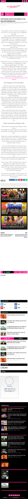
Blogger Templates (21, 497)
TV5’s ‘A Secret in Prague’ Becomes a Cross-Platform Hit (16, 409)
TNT (6, 25)
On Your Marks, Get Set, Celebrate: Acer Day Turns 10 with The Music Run (16, 353)
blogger (16, 272)
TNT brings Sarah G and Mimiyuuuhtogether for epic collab (13, 226)
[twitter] (24, 1)
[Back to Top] (19, 495)
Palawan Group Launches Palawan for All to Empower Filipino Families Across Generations (16, 341)
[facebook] (23, 1)
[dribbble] (13, 495)
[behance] (17, 495)
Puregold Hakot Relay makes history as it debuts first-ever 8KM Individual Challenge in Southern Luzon (16, 327)
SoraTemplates (9, 497)
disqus (20, 272)
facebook (25, 272)
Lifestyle (18, 23)
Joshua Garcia (5, 195)
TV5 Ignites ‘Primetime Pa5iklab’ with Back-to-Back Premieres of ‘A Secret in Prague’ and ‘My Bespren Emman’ (17, 415)
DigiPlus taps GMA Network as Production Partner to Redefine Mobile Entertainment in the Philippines (17, 427)
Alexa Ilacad (4, 207)
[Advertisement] (14, 255)
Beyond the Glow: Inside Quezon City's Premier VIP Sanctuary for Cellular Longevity (16, 333)
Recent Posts (7, 338)
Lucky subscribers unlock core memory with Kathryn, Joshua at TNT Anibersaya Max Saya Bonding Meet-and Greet (13, 198)
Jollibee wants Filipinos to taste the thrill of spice (16, 315)
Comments (21, 338)
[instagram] (26, 1)
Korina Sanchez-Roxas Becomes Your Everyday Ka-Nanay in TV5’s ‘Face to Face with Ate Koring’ (17, 421)
